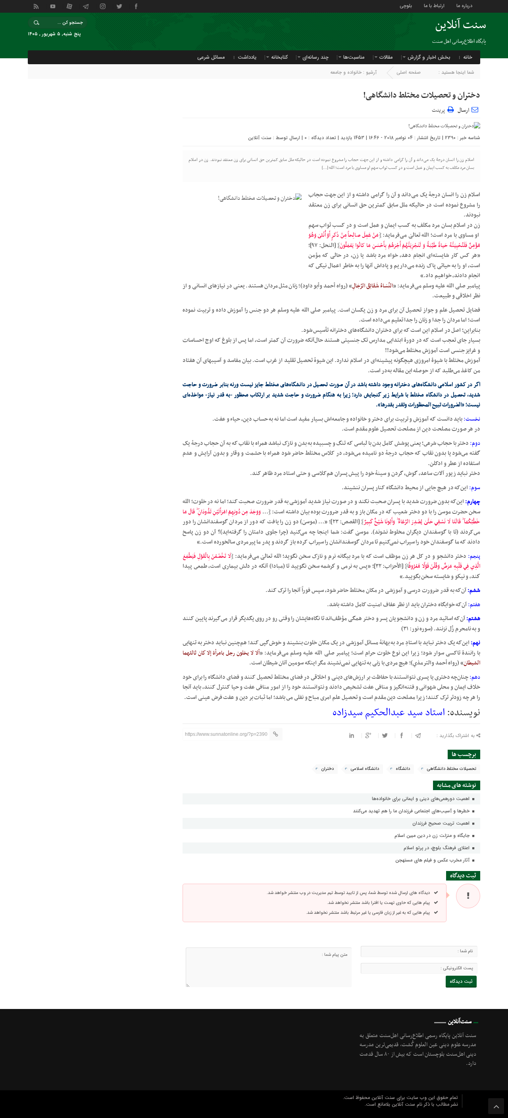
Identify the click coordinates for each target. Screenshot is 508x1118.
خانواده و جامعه (346, 72)
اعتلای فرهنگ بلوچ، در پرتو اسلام (437, 848)
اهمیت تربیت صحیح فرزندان (441, 823)
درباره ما (464, 5)
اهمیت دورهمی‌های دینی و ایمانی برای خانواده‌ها (421, 798)
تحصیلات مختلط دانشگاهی (451, 769)
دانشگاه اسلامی (364, 769)
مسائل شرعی (211, 57)
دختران (327, 769)
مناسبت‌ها (354, 57)
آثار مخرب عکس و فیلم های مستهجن (433, 860)
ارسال (463, 110)
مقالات (386, 57)
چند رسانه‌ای (315, 57)
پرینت (439, 109)
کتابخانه (279, 57)
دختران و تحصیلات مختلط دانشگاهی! (421, 95)
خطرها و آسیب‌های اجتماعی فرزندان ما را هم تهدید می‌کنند (412, 811)
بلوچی (406, 5)
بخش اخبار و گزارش (429, 57)
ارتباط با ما (434, 5)
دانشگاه (403, 769)
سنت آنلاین (259, 138)
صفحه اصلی (408, 72)
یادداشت (247, 57)
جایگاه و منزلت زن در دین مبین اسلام (432, 835)
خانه (467, 57)
